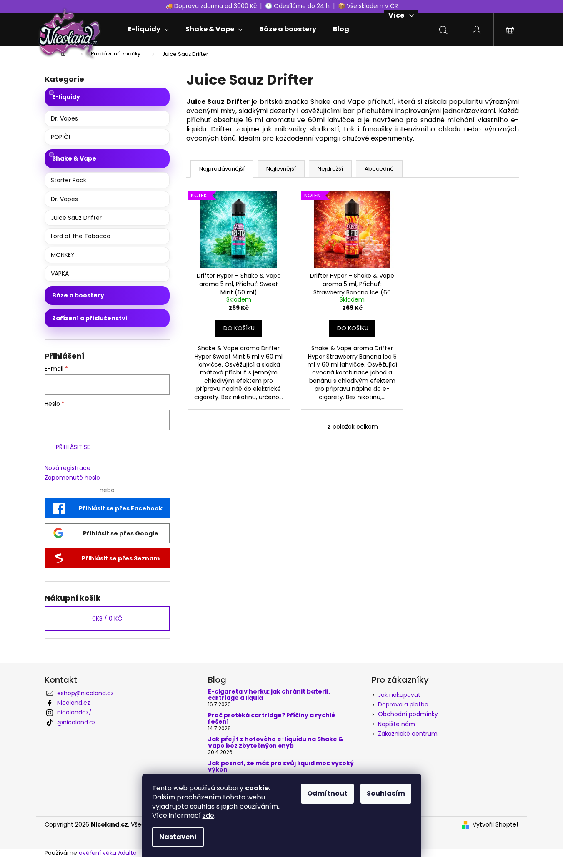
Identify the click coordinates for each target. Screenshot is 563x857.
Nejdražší (330, 169)
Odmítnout (327, 793)
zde (208, 815)
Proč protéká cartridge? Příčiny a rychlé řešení (271, 718)
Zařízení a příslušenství (90, 318)
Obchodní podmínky (408, 714)
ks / (107, 618)
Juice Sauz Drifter (76, 218)
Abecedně (379, 169)
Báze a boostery (78, 295)
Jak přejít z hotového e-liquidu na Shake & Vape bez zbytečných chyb (275, 742)
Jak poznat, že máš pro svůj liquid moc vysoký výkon (281, 766)
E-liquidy (66, 97)
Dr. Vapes (64, 118)
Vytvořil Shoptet (496, 825)
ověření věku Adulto (108, 853)
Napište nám (396, 724)
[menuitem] (148, 29)
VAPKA (60, 273)
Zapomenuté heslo (72, 478)
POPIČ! (60, 137)
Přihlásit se (73, 447)
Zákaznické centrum (408, 733)
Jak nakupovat (399, 695)
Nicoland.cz (73, 703)
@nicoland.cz (76, 722)
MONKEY (63, 255)
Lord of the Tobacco (80, 236)
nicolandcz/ (74, 712)
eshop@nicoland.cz (85, 693)
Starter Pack (68, 180)
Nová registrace (67, 468)
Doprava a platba (403, 704)
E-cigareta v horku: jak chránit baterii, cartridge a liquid (269, 695)
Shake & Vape (74, 158)
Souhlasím (386, 793)
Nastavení (178, 837)
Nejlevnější (281, 169)
